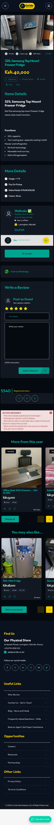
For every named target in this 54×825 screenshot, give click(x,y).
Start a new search (14, 609)
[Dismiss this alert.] (50, 413)
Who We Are (14, 694)
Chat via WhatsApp (20, 271)
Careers (11, 746)
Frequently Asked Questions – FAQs (24, 719)
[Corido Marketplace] (27, 6)
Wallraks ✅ (23, 211)
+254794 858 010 (12, 648)
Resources (12, 754)
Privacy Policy (14, 781)
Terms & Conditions (17, 789)
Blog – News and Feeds (18, 711)
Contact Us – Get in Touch (20, 702)
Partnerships (14, 762)
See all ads (19, 229)
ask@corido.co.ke (16, 652)
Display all (10, 519)
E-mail (29, 253)
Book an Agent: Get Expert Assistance (25, 727)
